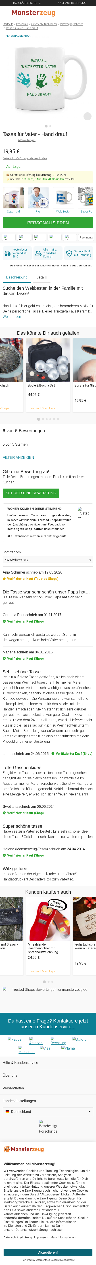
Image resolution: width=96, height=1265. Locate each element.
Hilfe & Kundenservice (20, 1063)
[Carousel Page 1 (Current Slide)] (38, 419)
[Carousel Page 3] (47, 419)
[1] (46, 126)
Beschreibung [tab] (16, 277)
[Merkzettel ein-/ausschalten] (87, 116)
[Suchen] (68, 13)
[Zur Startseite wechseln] (37, 13)
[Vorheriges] (7, 80)
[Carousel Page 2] (43, 419)
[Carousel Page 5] (54, 419)
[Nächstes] (89, 80)
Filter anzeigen (18, 457)
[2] (50, 126)
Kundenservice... (57, 1026)
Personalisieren (48, 222)
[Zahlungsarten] (48, 1046)
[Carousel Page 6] (58, 419)
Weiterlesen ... (13, 317)
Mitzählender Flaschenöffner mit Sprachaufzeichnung (43, 948)
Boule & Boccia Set (41, 385)
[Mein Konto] (87, 13)
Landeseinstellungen (19, 1101)
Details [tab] (41, 277)
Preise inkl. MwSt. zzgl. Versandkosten (25, 158)
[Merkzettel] (78, 13)
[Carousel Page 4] (50, 419)
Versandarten (13, 1088)
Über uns (10, 1075)
